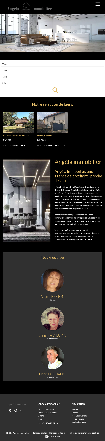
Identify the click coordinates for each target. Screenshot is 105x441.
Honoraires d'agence (58, 433)
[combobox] (52, 63)
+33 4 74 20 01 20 (50, 423)
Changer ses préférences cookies (84, 433)
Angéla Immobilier (49, 403)
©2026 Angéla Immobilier (17, 433)
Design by (56, 436)
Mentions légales (39, 433)
